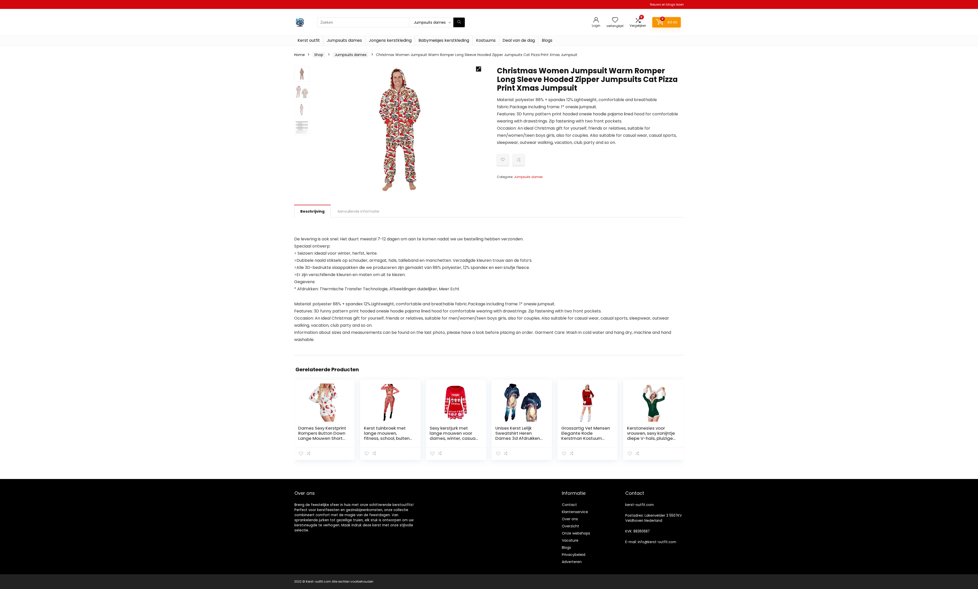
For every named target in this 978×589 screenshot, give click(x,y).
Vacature (570, 540)
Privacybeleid (573, 554)
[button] (478, 69)
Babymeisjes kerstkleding (443, 40)
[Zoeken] (459, 22)
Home (299, 54)
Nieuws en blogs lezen (667, 4)
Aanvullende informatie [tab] (358, 211)
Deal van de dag (518, 40)
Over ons (570, 519)
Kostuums (486, 40)
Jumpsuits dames (344, 40)
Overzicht (570, 526)
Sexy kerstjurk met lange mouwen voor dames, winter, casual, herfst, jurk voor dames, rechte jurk (453, 438)
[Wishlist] (615, 20)
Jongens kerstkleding (390, 40)
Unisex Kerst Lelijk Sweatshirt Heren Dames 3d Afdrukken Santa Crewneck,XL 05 (518, 435)
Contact (569, 504)
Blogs (547, 40)
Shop (318, 54)
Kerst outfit (308, 40)
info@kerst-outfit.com (657, 542)
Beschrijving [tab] (312, 211)
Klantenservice (575, 511)
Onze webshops (576, 533)
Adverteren (572, 561)
